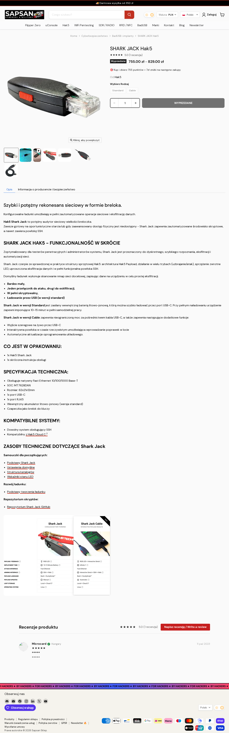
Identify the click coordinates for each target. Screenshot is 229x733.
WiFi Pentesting (84, 25)
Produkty (9, 719)
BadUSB (142, 25)
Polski (203, 707)
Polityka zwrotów (48, 723)
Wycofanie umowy (14, 726)
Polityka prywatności (53, 719)
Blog (182, 25)
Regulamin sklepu (28, 719)
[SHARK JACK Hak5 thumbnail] (37, 155)
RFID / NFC (125, 25)
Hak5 (66, 25)
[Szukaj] (129, 15)
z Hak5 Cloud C (36, 434)
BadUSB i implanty (123, 35)
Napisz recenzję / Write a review (185, 627)
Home (73, 35)
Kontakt (169, 25)
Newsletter (197, 25)
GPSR (64, 723)
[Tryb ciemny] (149, 14)
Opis (9, 189)
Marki (155, 25)
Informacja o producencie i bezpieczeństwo (46, 189)
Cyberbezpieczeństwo (94, 35)
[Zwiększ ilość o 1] (136, 103)
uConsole (51, 25)
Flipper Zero (32, 25)
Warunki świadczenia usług (19, 723)
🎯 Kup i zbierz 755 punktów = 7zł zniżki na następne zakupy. (145, 69)
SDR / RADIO (106, 25)
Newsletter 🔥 (79, 723)
